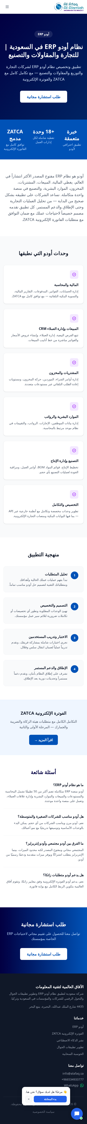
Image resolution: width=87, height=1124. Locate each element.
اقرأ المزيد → (43, 740)
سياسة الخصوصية (43, 1112)
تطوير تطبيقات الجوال (70, 1047)
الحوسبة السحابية (73, 1054)
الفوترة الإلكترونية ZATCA (68, 1033)
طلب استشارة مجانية (43, 96)
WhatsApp (71, 1085)
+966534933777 (73, 1079)
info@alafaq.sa (73, 1073)
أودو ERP (78, 1027)
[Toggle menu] (7, 7)
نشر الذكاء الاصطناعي (70, 1040)
